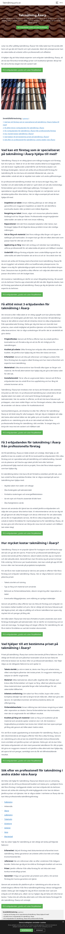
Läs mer (50, 926)
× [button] (63, 921)
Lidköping (8, 815)
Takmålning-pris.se (12, 2)
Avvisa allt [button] (39, 930)
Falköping (8, 802)
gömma (25, 118)
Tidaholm (8, 819)
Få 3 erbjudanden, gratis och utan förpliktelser (32, 27)
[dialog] (32, 927)
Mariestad (8, 836)
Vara (6, 832)
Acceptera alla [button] (26, 930)
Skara (6, 810)
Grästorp (8, 823)
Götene (7, 828)
